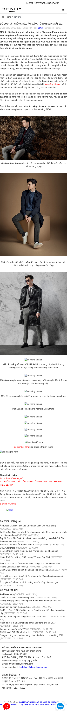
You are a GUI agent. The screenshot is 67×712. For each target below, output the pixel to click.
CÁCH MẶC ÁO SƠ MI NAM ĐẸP (16, 632)
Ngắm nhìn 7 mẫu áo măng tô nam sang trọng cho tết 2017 (28, 623)
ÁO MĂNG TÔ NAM (27, 702)
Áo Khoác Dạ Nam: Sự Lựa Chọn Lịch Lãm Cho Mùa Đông (28, 526)
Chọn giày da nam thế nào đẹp (14, 607)
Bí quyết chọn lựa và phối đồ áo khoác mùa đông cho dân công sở (31, 576)
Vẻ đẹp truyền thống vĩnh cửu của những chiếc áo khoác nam (29, 551)
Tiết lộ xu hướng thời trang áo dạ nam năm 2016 (23, 616)
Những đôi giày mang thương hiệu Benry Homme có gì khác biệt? (31, 600)
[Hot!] (10, 510)
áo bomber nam (21, 447)
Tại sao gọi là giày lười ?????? (14, 629)
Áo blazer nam (7, 594)
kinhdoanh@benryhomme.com (34, 667)
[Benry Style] (12, 9)
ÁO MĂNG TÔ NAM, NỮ (12, 478)
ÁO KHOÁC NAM (55, 702)
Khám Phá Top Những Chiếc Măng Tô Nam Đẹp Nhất (25, 557)
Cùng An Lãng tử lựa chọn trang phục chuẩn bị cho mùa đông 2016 (31, 635)
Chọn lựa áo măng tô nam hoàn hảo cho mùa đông (24, 570)
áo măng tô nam (52, 84)
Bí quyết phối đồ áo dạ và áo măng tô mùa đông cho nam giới (29, 582)
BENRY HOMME (8, 504)
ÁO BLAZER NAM (36, 705)
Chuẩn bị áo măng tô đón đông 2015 (17, 597)
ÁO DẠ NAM (41, 702)
